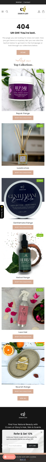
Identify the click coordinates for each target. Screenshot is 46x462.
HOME (23, 52)
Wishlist (19, 2)
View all (23, 398)
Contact (27, 2)
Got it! (23, 459)
